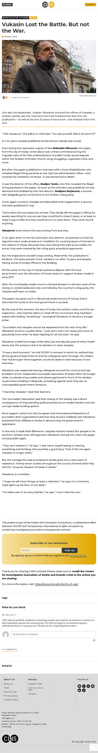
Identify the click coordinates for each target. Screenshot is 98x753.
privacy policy (78, 555)
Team (6, 688)
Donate (90, 5)
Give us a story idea (35, 689)
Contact (32, 694)
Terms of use (10, 692)
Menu (8, 5)
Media (33, 18)
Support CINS (35, 684)
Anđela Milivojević (21, 97)
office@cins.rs (8, 718)
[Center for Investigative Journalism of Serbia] (49, 5)
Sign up (69, 550)
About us (8, 684)
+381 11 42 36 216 (24, 721)
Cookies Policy (11, 700)
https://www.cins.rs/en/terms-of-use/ (56, 584)
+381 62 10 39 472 (16, 724)
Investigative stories (15, 18)
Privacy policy (11, 696)
